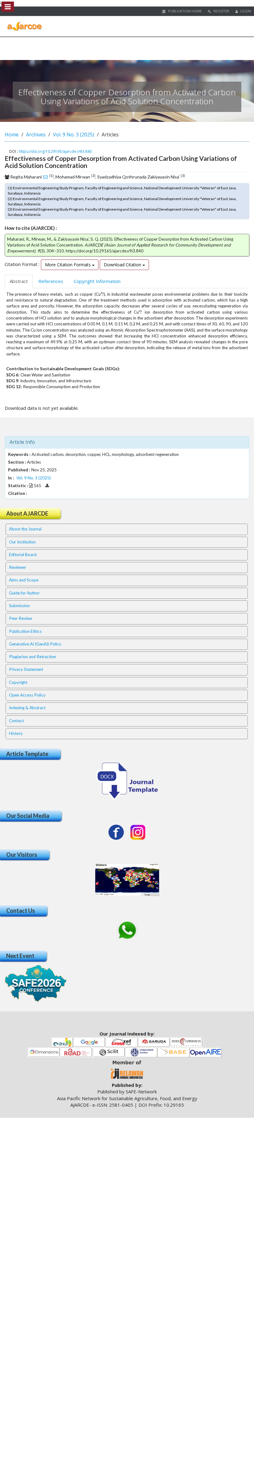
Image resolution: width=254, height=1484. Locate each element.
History (16, 733)
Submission (19, 605)
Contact (16, 720)
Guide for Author (24, 592)
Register (220, 11)
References (50, 281)
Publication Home (184, 11)
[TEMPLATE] (127, 781)
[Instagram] (138, 832)
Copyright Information (97, 281)
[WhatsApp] (127, 930)
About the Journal (25, 528)
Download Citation (123, 265)
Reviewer (17, 567)
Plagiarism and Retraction (32, 656)
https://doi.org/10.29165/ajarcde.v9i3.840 (55, 151)
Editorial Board (23, 554)
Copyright (18, 682)
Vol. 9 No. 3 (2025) (73, 134)
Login (245, 11)
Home (12, 134)
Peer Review (20, 618)
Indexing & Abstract (27, 707)
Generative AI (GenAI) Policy (35, 643)
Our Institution (22, 541)
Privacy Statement (26, 669)
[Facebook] (116, 832)
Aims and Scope (23, 579)
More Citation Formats (68, 265)
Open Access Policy (27, 695)
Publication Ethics (25, 631)
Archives (36, 134)
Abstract (19, 281)
